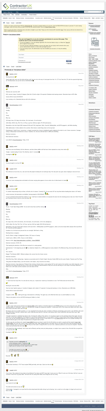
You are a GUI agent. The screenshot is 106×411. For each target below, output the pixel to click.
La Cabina (57, 318)
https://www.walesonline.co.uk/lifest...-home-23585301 (27, 240)
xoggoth (11, 168)
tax (89, 218)
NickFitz (12, 74)
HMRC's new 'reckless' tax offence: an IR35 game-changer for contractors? (95, 158)
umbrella (95, 219)
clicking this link (28, 25)
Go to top (100, 406)
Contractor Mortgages (94, 117)
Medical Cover (92, 126)
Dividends (91, 68)
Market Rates (92, 91)
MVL (90, 83)
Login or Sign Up (7, 12)
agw (94, 205)
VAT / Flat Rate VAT (93, 72)
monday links (93, 214)
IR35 (90, 59)
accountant (91, 205)
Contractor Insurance (94, 111)
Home (90, 54)
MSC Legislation (93, 65)
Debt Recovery (92, 122)
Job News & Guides (93, 73)
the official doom (93, 218)
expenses (90, 208)
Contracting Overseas (94, 80)
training (98, 218)
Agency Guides (92, 97)
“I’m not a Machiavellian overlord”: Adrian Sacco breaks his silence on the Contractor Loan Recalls (95, 164)
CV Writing (91, 96)
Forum (7, 22)
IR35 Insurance (92, 116)
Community (24, 14)
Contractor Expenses (94, 85)
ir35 (94, 209)
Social (12, 22)
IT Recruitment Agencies (95, 131)
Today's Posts (6, 14)
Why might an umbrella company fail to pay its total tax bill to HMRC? (94, 139)
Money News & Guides (94, 75)
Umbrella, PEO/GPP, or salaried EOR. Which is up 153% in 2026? (95, 195)
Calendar (17, 14)
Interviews (91, 94)
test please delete (14, 34)
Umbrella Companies (94, 127)
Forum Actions (32, 14)
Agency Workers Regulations (93, 63)
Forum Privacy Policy (50, 27)
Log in (68, 61)
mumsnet (96, 216)
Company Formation (93, 121)
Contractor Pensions (93, 124)
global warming (95, 208)
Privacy (94, 406)
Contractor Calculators (94, 81)
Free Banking (92, 119)
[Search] (102, 12)
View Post (26, 341)
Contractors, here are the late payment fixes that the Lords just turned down (95, 145)
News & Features (93, 55)
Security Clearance (93, 92)
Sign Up (68, 42)
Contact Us (87, 406)
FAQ (13, 14)
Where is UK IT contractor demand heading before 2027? (95, 184)
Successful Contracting (94, 78)
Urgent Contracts (93, 89)
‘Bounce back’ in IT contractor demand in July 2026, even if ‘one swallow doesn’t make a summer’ (95, 171)
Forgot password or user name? (24, 62)
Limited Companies (93, 67)
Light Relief (18, 22)
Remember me (22, 60)
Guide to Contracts (93, 76)
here (62, 29)
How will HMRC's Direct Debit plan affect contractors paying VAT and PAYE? (94, 151)
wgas (99, 219)
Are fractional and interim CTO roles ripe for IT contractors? (95, 178)
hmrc (92, 209)
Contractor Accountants (94, 129)
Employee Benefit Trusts (95, 60)
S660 (93, 59)
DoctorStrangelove (14, 105)
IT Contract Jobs (93, 87)
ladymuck (12, 86)
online (100, 216)
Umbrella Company (93, 70)
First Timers (91, 57)
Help (17, 12)
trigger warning (91, 219)
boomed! (96, 205)
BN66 (96, 59)
